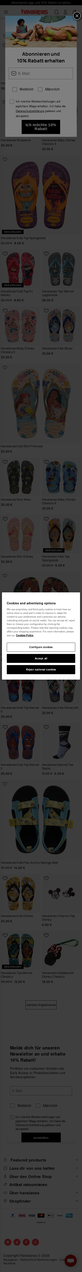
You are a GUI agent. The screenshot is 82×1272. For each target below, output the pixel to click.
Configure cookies (41, 647)
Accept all (41, 658)
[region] (41, 636)
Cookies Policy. (25, 635)
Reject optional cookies (41, 669)
